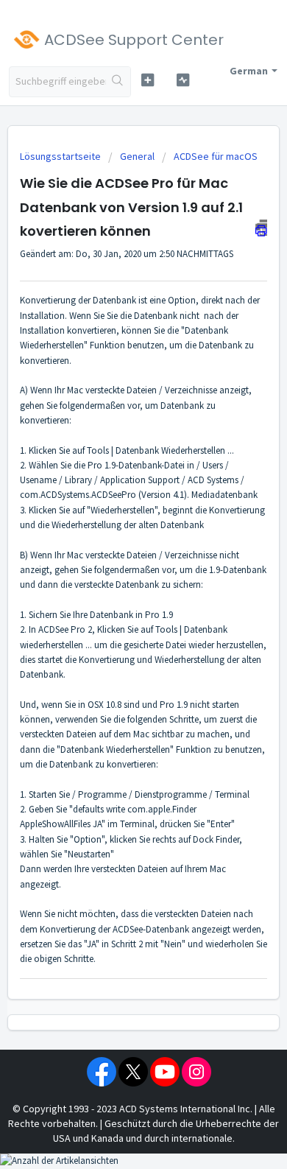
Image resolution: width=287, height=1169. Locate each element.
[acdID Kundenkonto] (182, 80)
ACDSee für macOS (216, 156)
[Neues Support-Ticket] (147, 80)
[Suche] (118, 81)
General (137, 156)
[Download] (116, 582)
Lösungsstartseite (61, 156)
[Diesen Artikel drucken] (261, 228)
